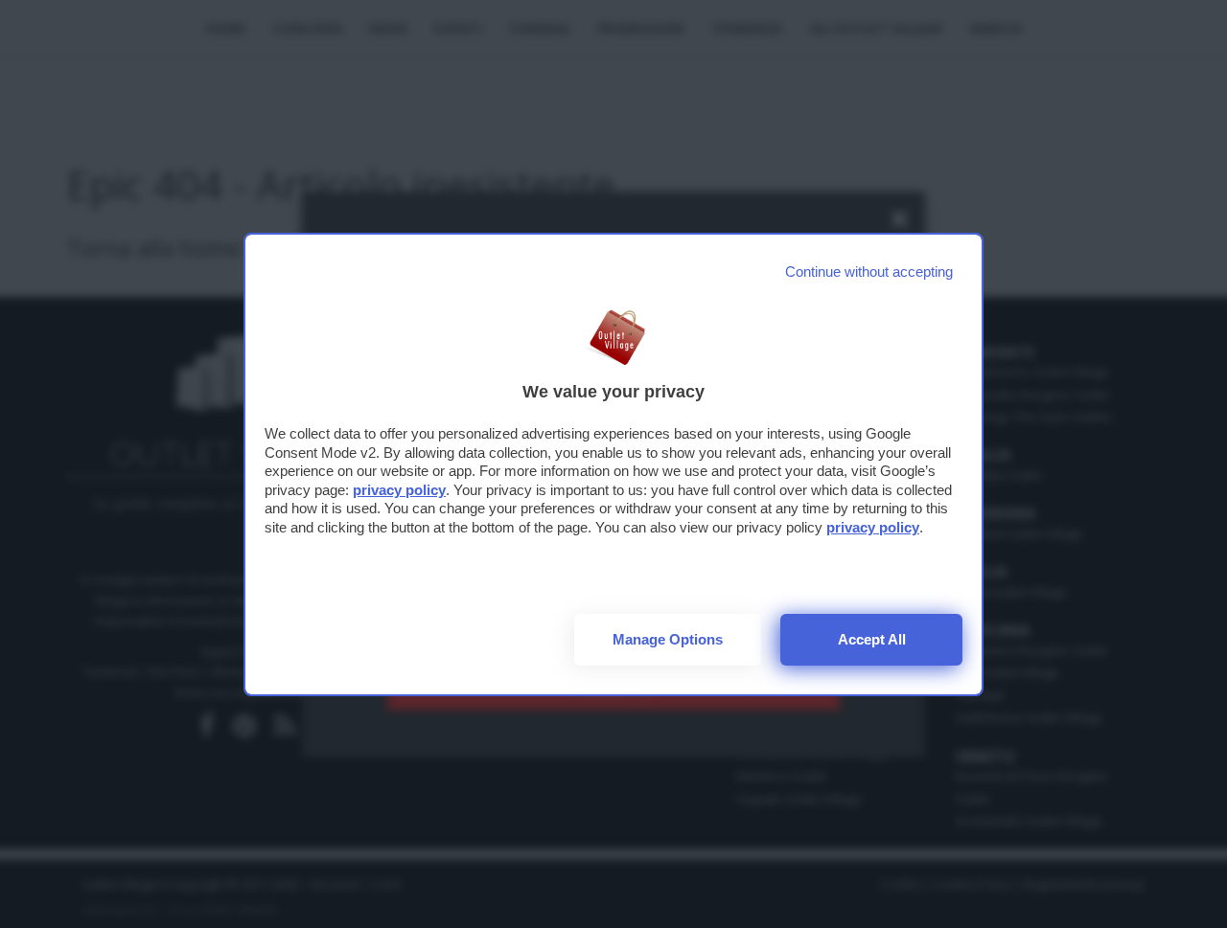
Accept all (872, 639)
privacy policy (399, 490)
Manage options (668, 639)
